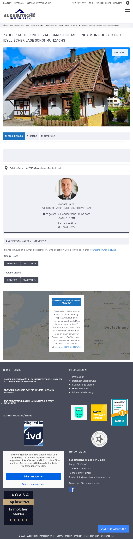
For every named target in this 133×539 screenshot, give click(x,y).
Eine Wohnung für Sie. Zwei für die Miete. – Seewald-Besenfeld (29, 391)
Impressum (19, 3)
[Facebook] (128, 3)
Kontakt (7, 3)
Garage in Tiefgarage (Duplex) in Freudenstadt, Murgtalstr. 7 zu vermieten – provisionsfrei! (33, 380)
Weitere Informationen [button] (33, 484)
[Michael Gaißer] (66, 189)
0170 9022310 (68, 222)
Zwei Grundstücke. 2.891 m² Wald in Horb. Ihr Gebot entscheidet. (28, 402)
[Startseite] (19, 14)
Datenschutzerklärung (38, 3)
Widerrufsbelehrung (83, 392)
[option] (66, 86)
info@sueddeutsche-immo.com (107, 3)
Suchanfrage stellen (83, 384)
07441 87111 (80, 3)
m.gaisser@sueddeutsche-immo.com (68, 214)
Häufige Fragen (80, 388)
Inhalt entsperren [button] (33, 476)
